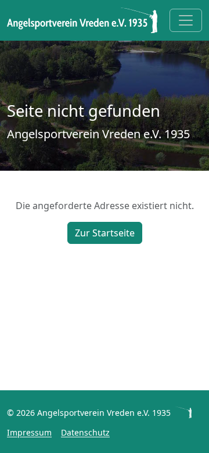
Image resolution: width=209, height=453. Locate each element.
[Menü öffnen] (186, 20)
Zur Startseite (105, 233)
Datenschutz (85, 432)
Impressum (29, 432)
